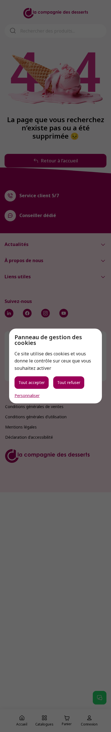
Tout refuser (68, 382)
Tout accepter (31, 382)
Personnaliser (27, 395)
